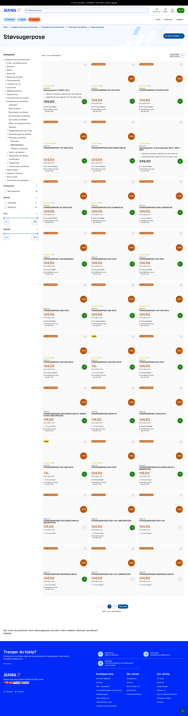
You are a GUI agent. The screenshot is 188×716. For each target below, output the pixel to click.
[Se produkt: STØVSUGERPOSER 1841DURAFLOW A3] (65, 570)
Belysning (11, 74)
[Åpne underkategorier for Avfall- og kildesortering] (6, 63)
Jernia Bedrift (131, 690)
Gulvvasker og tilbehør (18, 120)
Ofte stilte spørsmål (103, 678)
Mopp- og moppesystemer (19, 123)
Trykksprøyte (14, 159)
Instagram (9, 692)
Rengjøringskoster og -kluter (20, 131)
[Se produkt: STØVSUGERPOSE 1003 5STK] (113, 464)
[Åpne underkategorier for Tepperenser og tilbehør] (7, 156)
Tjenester (160, 702)
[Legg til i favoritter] (85, 65)
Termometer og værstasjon (18, 180)
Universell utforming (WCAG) (106, 706)
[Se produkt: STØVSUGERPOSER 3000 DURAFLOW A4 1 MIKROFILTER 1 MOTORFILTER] (65, 410)
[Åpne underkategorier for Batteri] (6, 70)
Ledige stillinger (162, 686)
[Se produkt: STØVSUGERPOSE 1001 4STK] (161, 255)
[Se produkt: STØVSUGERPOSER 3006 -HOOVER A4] (161, 203)
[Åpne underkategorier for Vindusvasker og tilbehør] (7, 166)
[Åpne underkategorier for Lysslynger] (6, 87)
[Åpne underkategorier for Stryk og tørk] (6, 177)
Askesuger (13, 105)
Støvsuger (14, 141)
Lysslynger (11, 87)
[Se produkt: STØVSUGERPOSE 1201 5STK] (161, 358)
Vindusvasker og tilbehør (19, 166)
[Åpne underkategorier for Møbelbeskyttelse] (6, 91)
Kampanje (35, 19)
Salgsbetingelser (102, 694)
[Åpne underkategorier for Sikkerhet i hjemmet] (6, 173)
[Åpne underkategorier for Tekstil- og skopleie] (7, 152)
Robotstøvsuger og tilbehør (20, 134)
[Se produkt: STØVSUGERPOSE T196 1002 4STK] (65, 358)
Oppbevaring (12, 94)
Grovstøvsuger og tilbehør (19, 116)
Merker (23, 19)
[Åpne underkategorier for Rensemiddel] (6, 170)
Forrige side (100, 606)
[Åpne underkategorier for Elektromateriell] (6, 80)
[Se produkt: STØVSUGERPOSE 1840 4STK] (113, 306)
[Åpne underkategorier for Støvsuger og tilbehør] (7, 138)
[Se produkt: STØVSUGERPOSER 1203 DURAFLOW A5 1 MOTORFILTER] (65, 518)
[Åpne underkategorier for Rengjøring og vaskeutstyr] (6, 101)
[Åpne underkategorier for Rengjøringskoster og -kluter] (7, 131)
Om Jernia (160, 678)
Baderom (10, 67)
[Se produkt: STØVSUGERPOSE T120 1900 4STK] (65, 464)
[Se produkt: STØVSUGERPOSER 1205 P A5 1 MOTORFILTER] (113, 518)
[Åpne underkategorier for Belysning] (6, 74)
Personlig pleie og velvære (18, 98)
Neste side (123, 606)
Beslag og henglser (15, 77)
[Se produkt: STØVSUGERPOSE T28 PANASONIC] (65, 255)
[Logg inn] (172, 10)
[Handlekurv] (181, 10)
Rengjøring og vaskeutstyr (17, 101)
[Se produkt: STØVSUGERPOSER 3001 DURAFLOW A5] (113, 148)
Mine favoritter (132, 686)
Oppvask (12, 127)
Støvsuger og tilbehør (17, 138)
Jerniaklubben (132, 678)
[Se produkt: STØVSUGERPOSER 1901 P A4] (161, 518)
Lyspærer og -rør (14, 84)
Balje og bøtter (15, 109)
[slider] (4, 218)
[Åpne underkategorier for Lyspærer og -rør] (6, 84)
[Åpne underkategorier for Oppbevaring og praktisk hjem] (4, 60)
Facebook (20, 692)
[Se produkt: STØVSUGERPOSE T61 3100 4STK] (65, 203)
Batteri (9, 70)
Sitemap (160, 690)
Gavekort (179, 19)
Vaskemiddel (14, 163)
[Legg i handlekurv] (84, 101)
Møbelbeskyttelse (14, 91)
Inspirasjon (168, 19)
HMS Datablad (101, 698)
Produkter (11, 19)
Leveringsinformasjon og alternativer (109, 690)
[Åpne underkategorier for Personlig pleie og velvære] (6, 98)
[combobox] (89, 10)
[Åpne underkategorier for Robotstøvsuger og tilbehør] (7, 134)
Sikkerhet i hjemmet (15, 173)
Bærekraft (160, 682)
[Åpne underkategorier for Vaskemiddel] (7, 163)
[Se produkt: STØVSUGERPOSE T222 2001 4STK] (113, 358)
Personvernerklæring (134, 694)
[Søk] (26, 10)
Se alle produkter (172, 36)
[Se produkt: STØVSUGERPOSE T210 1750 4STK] (161, 306)
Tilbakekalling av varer (104, 702)
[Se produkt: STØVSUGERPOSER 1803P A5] (113, 410)
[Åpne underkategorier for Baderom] (6, 67)
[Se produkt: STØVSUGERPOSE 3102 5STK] (113, 255)
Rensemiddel (12, 170)
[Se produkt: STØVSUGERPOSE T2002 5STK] (161, 410)
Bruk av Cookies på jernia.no (167, 694)
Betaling (99, 682)
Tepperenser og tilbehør (18, 156)
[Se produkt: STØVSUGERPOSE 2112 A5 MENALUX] (113, 203)
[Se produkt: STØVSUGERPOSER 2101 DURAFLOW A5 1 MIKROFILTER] (161, 464)
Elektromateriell (13, 80)
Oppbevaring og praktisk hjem (17, 60)
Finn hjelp (6, 664)
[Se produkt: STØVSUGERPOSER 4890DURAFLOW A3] (161, 570)
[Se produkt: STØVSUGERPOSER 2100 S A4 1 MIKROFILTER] (113, 570)
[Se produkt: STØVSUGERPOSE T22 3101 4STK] (113, 89)
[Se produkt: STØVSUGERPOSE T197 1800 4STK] (65, 148)
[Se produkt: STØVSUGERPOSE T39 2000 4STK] (161, 89)
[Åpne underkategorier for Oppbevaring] (6, 94)
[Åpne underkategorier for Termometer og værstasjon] (6, 180)
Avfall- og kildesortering (17, 63)
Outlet (158, 19)
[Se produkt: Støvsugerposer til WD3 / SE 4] (65, 89)
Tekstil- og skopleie (17, 152)
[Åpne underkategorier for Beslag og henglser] (6, 77)
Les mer (114, 3)
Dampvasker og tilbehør (18, 112)
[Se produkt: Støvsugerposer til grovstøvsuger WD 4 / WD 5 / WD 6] (161, 148)
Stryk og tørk (12, 177)
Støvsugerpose (17, 145)
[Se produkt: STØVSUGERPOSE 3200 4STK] (65, 306)
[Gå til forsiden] (12, 10)
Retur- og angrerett (103, 686)
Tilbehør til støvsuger (19, 149)
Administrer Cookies (164, 698)
